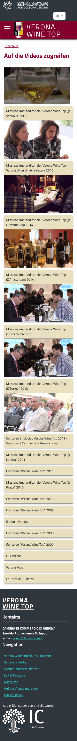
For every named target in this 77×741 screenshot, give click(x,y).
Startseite (11, 46)
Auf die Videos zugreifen (21, 688)
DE (58, 16)
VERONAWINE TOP (18, 603)
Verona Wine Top (15, 662)
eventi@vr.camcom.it (28, 638)
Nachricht (11, 682)
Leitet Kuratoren (15, 675)
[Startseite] (20, 30)
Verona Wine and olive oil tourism (27, 655)
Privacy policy (13, 695)
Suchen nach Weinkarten (21, 668)
